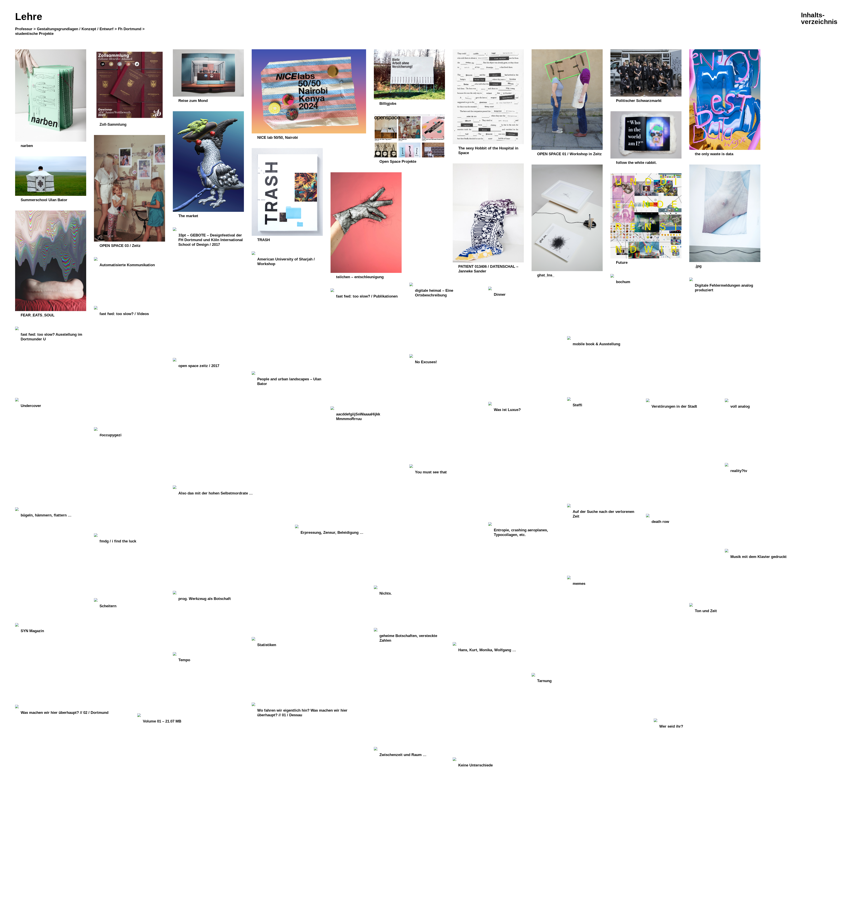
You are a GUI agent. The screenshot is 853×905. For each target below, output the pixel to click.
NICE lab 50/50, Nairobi (277, 137)
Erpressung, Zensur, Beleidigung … (332, 532)
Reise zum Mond (193, 101)
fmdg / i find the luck (118, 541)
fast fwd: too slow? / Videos (124, 314)
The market (188, 216)
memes (579, 584)
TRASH (263, 240)
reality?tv (738, 471)
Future (622, 262)
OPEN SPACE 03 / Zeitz (120, 246)
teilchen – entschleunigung (360, 277)
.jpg (698, 266)
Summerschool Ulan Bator (44, 200)
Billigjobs (387, 103)
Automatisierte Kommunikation (127, 265)
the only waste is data (714, 154)
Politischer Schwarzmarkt (639, 101)
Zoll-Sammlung (113, 124)
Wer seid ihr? (671, 726)
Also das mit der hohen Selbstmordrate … (215, 493)
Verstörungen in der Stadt (674, 406)
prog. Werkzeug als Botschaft (204, 599)
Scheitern (108, 606)
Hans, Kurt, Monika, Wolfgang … (487, 650)
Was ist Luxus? (507, 410)
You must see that (431, 472)
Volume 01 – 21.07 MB (162, 721)
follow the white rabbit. (636, 163)
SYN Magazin (32, 631)
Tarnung (544, 681)
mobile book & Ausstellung (596, 344)
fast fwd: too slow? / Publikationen (367, 296)
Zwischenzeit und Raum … (402, 755)
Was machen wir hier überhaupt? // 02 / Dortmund (64, 713)
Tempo (184, 660)
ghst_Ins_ (545, 275)
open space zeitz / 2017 (198, 366)
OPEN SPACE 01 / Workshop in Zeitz (569, 154)
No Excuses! (426, 362)
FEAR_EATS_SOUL (37, 315)
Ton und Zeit (706, 611)
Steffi (577, 405)
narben (27, 146)
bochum (623, 282)
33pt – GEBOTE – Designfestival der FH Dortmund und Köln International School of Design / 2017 (210, 240)
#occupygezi (111, 435)
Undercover (31, 406)
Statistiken (266, 645)
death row (660, 522)
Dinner (500, 294)
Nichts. (385, 593)
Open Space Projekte (397, 161)
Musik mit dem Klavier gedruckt (758, 557)
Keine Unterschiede (475, 765)
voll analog (740, 406)
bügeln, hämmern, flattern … (46, 515)
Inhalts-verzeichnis (819, 18)
